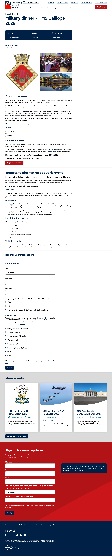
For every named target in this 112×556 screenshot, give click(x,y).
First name (8, 278)
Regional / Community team (17, 348)
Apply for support (86, 2)
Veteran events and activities (16, 436)
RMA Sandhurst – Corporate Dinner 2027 (89, 412)
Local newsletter (13, 344)
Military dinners (16, 14)
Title (6, 268)
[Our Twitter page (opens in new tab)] (16, 535)
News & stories (71, 8)
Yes (9, 302)
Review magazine (14, 332)
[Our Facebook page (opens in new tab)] (6, 535)
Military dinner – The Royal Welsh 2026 (19, 412)
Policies (26, 525)
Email (7, 478)
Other (10, 356)
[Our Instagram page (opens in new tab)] (11, 535)
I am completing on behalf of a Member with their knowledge (28, 310)
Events (7, 14)
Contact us (8, 525)
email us (22, 324)
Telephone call (13, 340)
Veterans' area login (62, 2)
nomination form (52, 151)
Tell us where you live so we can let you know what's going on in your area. (29, 486)
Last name (8, 289)
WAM (10, 352)
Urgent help (74, 2)
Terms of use (35, 525)
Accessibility (18, 525)
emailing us (45, 318)
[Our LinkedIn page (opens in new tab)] (21, 535)
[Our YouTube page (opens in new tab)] (25, 535)
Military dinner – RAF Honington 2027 (53, 412)
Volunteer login (58, 525)
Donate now (101, 7)
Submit (9, 368)
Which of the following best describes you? (19, 496)
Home (25, 8)
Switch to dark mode (32, 2)
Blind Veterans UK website (17, 336)
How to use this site (101, 2)
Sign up (9, 513)
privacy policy (30, 320)
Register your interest (14, 163)
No (9, 306)
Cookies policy (46, 525)
